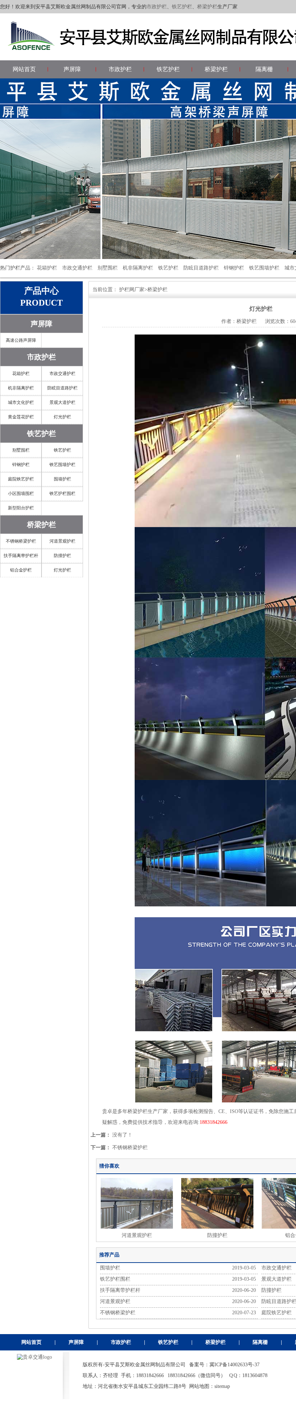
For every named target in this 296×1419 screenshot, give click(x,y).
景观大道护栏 (62, 402)
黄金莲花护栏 (21, 416)
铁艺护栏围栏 (62, 493)
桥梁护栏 (207, 6)
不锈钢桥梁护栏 (21, 541)
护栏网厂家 (131, 289)
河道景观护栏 (62, 541)
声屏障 (72, 69)
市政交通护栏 (77, 268)
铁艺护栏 (182, 6)
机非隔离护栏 (138, 268)
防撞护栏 (62, 555)
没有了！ (122, 1135)
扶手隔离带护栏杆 (21, 555)
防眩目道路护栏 (201, 268)
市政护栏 (157, 6)
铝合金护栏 (21, 570)
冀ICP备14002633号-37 (234, 1364)
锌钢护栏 (234, 268)
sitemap (222, 1386)
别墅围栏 (107, 268)
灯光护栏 (62, 416)
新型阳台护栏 (21, 507)
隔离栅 (264, 69)
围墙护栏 (62, 479)
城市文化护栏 (21, 402)
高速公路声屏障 (21, 340)
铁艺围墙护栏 (264, 268)
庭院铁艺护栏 (21, 479)
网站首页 (24, 69)
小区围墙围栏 (21, 493)
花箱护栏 (47, 268)
